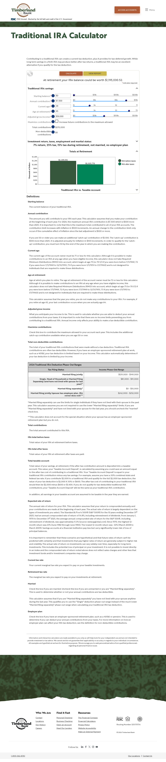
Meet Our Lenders (64, 728)
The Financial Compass (88, 717)
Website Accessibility (87, 728)
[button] (83, 88)
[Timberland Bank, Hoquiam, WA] (23, 8)
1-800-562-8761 (18, 756)
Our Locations (134, 755)
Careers (39, 728)
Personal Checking (64, 717)
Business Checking (64, 721)
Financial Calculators (87, 721)
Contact (39, 717)
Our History (41, 724)
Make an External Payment (89, 731)
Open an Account (64, 724)
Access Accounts (127, 10)
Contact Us (147, 755)
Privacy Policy (84, 724)
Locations (40, 721)
